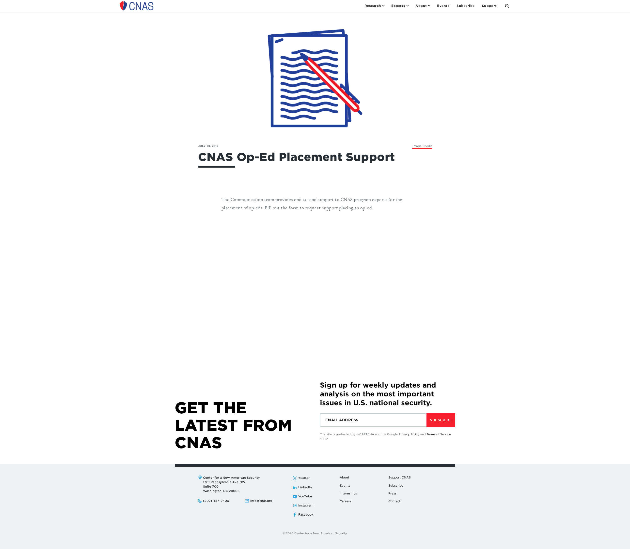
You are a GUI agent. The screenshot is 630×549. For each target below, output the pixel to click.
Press (392, 493)
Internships (348, 493)
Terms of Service (439, 434)
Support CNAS (399, 477)
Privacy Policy (409, 434)
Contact (394, 501)
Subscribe (441, 420)
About (344, 477)
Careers (345, 501)
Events (345, 485)
